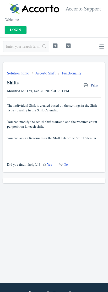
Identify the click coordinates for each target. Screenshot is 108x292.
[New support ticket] (55, 45)
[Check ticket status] (68, 45)
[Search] (44, 46)
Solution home (18, 73)
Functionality (72, 73)
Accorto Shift (45, 73)
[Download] (44, 142)
